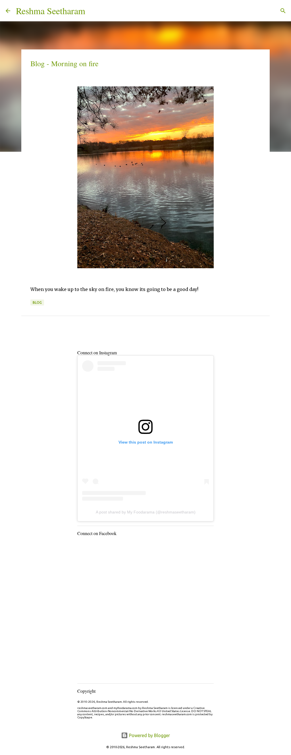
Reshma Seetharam (50, 11)
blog (37, 302)
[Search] (93, 11)
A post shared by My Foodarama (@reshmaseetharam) (146, 512)
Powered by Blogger (149, 735)
